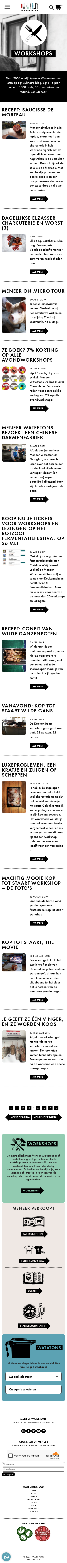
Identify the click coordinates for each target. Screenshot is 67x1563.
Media (34, 1502)
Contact (33, 1511)
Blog (33, 1493)
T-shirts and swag (33, 1260)
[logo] (29, 7)
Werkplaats (33, 1508)
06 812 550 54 (19, 1422)
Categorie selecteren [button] (22, 1389)
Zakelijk (34, 1496)
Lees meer (37, 198)
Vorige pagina (20, 1117)
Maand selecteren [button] (21, 1376)
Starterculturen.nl (32, 1325)
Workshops (31, 1190)
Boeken (32, 1290)
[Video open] (52, 7)
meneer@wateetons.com (41, 1422)
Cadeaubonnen (33, 1234)
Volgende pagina (45, 1117)
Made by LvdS (33, 1559)
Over (33, 1490)
